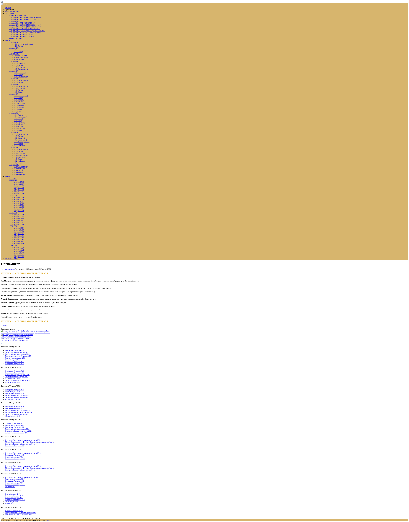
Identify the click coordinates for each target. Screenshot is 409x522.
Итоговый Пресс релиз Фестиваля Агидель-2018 (23, 466)
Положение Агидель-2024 (14, 393)
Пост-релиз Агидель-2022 (14, 425)
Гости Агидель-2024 (12, 391)
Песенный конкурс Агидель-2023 (17, 410)
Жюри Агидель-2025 (12, 379)
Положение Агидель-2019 (14, 455)
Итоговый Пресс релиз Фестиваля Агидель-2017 (23, 477)
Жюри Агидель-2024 (12, 399)
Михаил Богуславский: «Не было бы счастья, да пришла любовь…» (25, 333)
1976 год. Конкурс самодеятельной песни (16, 337)
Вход (48, 520)
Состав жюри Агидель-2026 (15, 358)
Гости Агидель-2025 (12, 382)
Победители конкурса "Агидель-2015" (19, 515)
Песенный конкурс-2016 (14, 498)
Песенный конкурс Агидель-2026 (17, 354)
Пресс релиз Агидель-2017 (14, 479)
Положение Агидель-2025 (14, 373)
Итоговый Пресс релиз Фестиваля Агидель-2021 (23, 440)
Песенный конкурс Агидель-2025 (17, 375)
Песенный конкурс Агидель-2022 (17, 429)
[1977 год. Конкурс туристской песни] (15, 338)
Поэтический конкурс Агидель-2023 (18, 412)
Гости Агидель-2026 (12, 360)
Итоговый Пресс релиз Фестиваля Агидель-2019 (23, 453)
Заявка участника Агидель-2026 (16, 352)
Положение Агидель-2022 (14, 427)
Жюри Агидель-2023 (12, 416)
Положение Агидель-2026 (14, 350)
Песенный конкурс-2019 (14, 457)
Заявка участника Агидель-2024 (16, 397)
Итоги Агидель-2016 (12, 494)
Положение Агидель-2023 (14, 408)
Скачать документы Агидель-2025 (17, 380)
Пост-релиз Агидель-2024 (14, 390)
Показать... (5, 325)
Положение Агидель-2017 (14, 481)
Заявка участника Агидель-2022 (16, 433)
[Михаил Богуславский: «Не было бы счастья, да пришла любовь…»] (26, 331)
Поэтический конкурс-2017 (15, 485)
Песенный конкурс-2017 (14, 483)
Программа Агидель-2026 (14, 362)
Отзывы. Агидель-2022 (13, 423)
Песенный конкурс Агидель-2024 (17, 395)
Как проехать (10, 487)
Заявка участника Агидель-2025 (16, 377)
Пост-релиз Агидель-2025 (14, 371)
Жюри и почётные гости (14, 511)
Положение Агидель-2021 (14, 446)
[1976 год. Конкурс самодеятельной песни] (17, 335)
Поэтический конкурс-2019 (15, 459)
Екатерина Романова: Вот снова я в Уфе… (20, 444)
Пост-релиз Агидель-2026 (14, 364)
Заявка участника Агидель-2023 (16, 414)
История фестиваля (8, 269)
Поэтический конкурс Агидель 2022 (18, 431)
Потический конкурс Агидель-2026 (18, 356)
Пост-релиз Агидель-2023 (14, 406)
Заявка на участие (11, 502)
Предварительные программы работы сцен (20, 513)
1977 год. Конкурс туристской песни (14, 340)
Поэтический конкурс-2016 (15, 500)
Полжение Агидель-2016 (14, 496)
